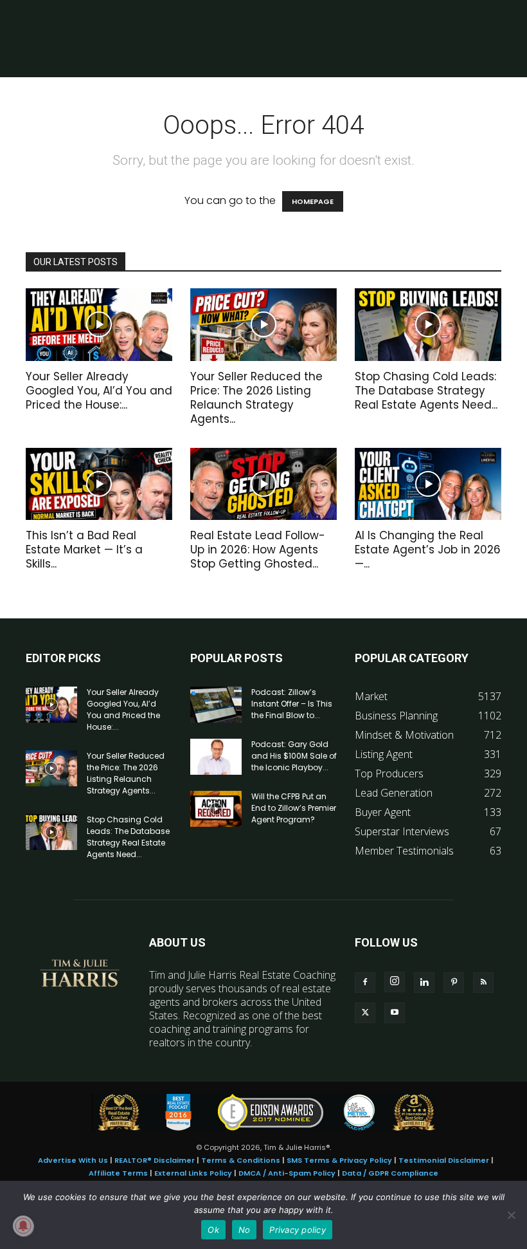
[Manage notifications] (23, 1226)
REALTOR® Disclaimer (154, 1160)
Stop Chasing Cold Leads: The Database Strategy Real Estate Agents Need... (426, 390)
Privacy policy (297, 1230)
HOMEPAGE (313, 201)
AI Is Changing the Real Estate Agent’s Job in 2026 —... (428, 549)
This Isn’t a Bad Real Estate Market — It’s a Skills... (84, 549)
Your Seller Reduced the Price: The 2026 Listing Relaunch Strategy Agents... (256, 398)
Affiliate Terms (118, 1173)
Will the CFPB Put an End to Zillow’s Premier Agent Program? (293, 808)
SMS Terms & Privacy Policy (339, 1160)
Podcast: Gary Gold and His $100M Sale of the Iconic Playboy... (294, 756)
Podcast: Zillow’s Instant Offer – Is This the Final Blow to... (291, 704)
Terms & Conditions (240, 1160)
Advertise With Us (73, 1160)
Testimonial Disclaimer (443, 1160)
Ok (213, 1230)
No (244, 1230)
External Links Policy (193, 1173)
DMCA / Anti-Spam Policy (286, 1173)
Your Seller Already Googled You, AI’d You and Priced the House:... (99, 390)
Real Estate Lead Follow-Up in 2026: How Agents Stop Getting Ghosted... (257, 549)
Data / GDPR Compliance (390, 1173)
